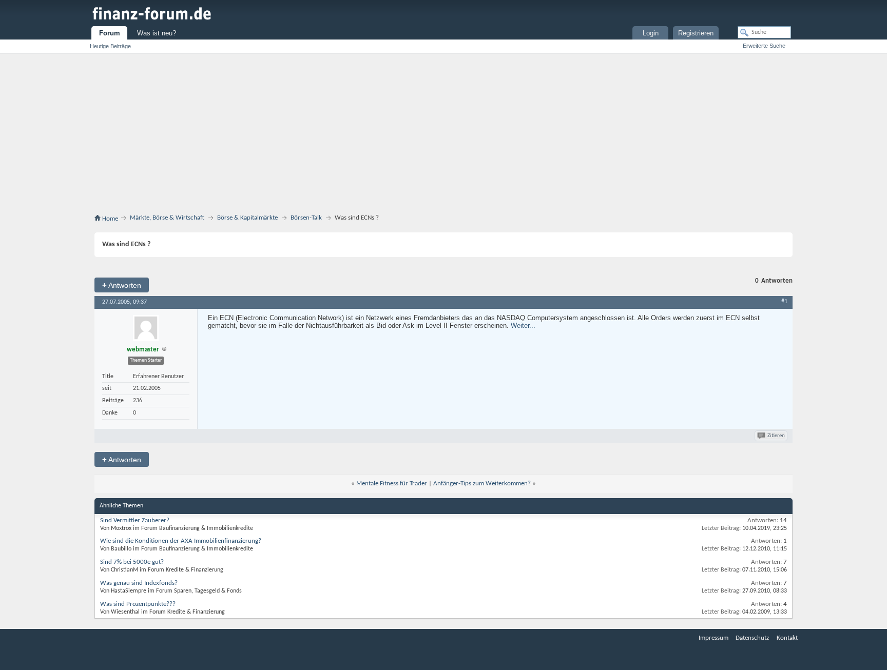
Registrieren (696, 33)
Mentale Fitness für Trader (391, 483)
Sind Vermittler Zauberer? (134, 520)
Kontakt (787, 638)
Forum (109, 33)
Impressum (713, 638)
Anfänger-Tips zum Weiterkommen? (482, 483)
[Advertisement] (443, 135)
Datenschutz (752, 638)
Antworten (121, 285)
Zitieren (776, 436)
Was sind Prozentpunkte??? (138, 604)
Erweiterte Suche (764, 46)
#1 (784, 302)
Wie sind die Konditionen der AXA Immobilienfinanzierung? (180, 541)
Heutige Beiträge (110, 46)
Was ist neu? (156, 33)
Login (651, 33)
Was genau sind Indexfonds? (139, 583)
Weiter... (523, 325)
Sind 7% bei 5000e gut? (132, 562)
